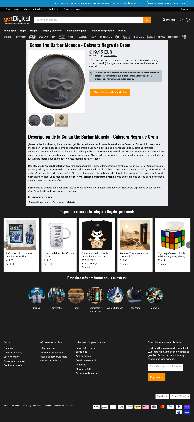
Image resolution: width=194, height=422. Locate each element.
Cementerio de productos (52, 352)
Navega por (10, 30)
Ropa (23, 30)
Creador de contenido (86, 360)
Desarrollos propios (103, 30)
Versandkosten (110, 55)
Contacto (8, 348)
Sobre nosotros (47, 348)
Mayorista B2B (83, 369)
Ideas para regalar (76, 30)
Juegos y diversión (51, 30)
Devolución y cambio (14, 361)
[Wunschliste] (181, 19)
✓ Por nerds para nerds (72, 9)
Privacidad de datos (11, 405)
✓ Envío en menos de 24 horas (17, 9)
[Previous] (4, 244)
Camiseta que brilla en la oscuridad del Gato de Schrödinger (95, 256)
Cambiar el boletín (13, 365)
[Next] (189, 244)
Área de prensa (83, 356)
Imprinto (48, 405)
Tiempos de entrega (13, 352)
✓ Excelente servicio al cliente (46, 9)
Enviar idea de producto (87, 373)
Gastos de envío (12, 356)
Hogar (33, 30)
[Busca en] (147, 20)
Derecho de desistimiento (64, 405)
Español (184, 9)
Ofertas (122, 30)
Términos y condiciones (31, 405)
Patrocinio (81, 364)
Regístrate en (156, 377)
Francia (179, 396)
